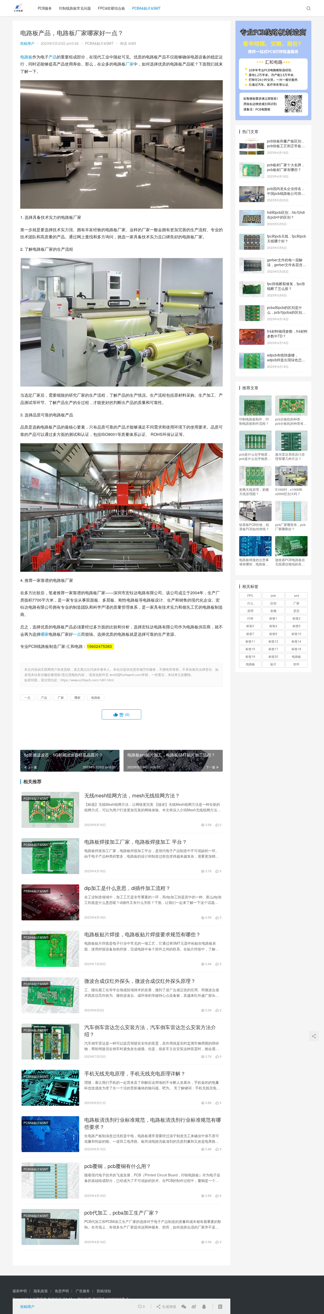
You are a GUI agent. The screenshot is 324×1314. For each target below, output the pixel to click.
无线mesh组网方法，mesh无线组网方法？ (132, 795)
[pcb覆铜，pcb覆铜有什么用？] (50, 1180)
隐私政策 (41, 1290)
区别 (273, 603)
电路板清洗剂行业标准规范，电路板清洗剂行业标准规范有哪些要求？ (152, 1123)
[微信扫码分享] (183, 1306)
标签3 (250, 626)
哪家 (44, 634)
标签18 (296, 649)
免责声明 (62, 1290)
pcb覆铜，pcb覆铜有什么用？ (117, 1166)
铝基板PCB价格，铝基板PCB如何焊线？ (254, 526)
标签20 (273, 656)
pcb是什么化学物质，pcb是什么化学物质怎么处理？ (255, 456)
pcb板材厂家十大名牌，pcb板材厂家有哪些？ (286, 167)
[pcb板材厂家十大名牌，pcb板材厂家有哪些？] (252, 165)
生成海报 (168, 1306)
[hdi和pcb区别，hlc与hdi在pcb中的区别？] (252, 212)
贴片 (273, 664)
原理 (250, 610)
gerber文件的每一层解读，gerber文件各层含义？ (284, 264)
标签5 (296, 626)
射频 (273, 610)
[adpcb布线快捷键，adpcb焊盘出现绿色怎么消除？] (252, 355)
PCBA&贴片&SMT (146, 8)
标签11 (250, 641)
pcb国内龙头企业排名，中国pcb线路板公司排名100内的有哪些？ (286, 193)
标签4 (273, 626)
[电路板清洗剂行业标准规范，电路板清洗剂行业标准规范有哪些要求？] (50, 1134)
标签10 (296, 633)
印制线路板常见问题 (75, 8)
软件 (296, 664)
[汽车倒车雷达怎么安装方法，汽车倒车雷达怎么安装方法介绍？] (50, 1041)
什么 (250, 603)
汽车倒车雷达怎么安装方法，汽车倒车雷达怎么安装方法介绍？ (150, 1031)
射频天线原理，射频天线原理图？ (254, 491)
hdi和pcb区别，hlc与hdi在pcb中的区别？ (286, 215)
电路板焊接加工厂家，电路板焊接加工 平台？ (135, 841)
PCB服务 (45, 8)
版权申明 (20, 1290)
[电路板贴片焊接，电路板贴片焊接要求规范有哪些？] (50, 949)
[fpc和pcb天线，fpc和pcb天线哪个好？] (252, 236)
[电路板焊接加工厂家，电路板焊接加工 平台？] (50, 856)
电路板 (26, 57)
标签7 (250, 633)
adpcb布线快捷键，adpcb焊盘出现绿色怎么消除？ (286, 359)
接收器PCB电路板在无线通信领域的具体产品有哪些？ (290, 562)
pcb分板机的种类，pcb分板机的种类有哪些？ (291, 421)
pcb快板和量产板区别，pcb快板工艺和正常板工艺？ (286, 145)
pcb (273, 595)
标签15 (250, 649)
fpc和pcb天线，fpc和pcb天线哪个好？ (286, 239)
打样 (250, 618)
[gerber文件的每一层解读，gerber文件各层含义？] (252, 260)
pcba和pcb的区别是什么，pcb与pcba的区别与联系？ (286, 312)
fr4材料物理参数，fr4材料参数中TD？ (287, 334)
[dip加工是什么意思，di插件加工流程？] (50, 902)
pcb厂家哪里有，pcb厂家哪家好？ (290, 526)
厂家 (130, 64)
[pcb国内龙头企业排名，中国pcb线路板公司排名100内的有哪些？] (252, 189)
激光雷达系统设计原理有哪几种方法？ (290, 456)
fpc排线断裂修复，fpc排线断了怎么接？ (286, 286)
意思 (296, 610)
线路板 (250, 664)
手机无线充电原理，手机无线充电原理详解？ (135, 1073)
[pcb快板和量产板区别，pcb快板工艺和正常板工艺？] (252, 141)
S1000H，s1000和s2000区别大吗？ (288, 491)
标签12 (273, 641)
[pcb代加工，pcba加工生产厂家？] (50, 1227)
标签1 (273, 618)
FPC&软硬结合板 (111, 8)
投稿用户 (27, 43)
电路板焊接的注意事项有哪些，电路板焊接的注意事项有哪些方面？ (254, 562)
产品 (53, 57)
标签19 (250, 656)
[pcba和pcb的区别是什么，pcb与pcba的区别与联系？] (252, 307)
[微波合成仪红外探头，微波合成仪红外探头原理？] (50, 995)
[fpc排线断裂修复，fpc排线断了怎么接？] (252, 284)
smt (296, 595)
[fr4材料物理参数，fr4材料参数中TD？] (252, 331)
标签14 (296, 641)
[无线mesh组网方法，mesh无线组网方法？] (50, 810)
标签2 (296, 618)
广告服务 (83, 1290)
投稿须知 (104, 1290)
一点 (77, 634)
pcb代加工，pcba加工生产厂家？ (121, 1212)
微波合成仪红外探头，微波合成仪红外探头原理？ (140, 980)
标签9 (273, 633)
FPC (250, 595)
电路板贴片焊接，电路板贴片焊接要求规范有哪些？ (142, 934)
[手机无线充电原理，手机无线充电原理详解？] (50, 1088)
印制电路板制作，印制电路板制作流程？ (254, 421)
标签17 (273, 649)
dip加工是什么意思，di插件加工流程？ (127, 888)
